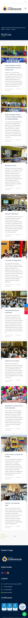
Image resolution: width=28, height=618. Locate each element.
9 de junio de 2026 (9, 188)
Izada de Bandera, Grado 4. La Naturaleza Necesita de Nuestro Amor (13, 68)
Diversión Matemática (11, 214)
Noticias (4, 98)
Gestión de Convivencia (12, 361)
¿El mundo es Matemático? (13, 260)
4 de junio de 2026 (9, 428)
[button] (24, 614)
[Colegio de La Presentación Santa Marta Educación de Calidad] (11, 8)
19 (14, 536)
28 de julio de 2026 (9, 88)
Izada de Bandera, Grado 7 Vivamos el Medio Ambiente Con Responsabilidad (13, 117)
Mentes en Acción (10, 165)
